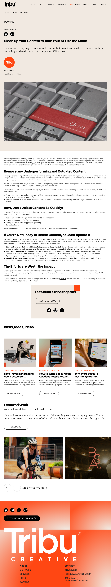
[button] (51, 4)
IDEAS (14, 13)
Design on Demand (79, 4)
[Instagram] (12, 510)
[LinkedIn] (19, 510)
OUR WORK (25, 570)
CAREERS (24, 582)
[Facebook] (6, 510)
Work (41, 4)
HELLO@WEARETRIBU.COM (78, 574)
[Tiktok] (25, 510)
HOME (6, 13)
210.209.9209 (71, 570)
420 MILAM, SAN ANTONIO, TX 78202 (76, 579)
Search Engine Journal (14, 195)
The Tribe (24, 13)
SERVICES (25, 574)
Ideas (95, 4)
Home (33, 4)
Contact (104, 4)
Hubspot (9, 199)
